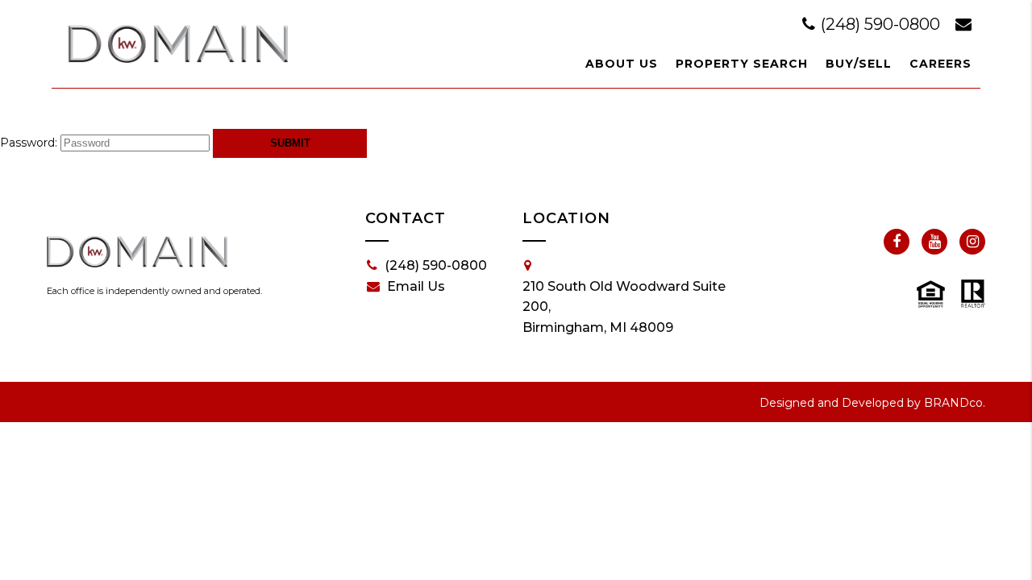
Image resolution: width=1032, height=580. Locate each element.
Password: (28, 142)
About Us (621, 63)
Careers (940, 63)
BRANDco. (954, 403)
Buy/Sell (859, 63)
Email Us (416, 286)
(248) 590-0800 (880, 24)
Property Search (742, 63)
